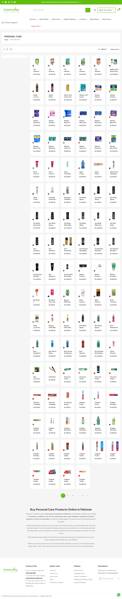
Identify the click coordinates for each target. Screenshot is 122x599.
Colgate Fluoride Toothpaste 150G (114, 403)
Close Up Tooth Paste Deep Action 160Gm (67, 378)
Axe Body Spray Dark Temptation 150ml (37, 224)
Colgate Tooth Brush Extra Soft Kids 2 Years (98, 455)
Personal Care (15, 39)
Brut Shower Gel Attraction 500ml (83, 352)
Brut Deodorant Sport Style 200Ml (37, 352)
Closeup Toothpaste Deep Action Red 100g (53, 403)
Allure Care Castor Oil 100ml (68, 96)
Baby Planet (94, 19)
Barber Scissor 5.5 (82, 275)
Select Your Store (105, 10)
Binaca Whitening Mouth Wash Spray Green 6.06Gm (67, 301)
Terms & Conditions (80, 576)
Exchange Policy (79, 573)
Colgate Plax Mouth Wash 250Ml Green (83, 429)
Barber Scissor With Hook (98, 275)
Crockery (82, 19)
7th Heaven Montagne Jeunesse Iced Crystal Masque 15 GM (83, 70)
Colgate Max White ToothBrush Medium (68, 429)
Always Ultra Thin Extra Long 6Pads (98, 147)
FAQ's (51, 579)
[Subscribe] (118, 578)
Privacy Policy (78, 570)
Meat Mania (43, 19)
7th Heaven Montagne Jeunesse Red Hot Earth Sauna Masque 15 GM (98, 70)
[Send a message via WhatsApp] (118, 594)
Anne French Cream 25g (35, 173)
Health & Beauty (70, 19)
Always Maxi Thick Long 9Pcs (113, 122)
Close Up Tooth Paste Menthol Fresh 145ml (113, 378)
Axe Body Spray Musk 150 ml (52, 224)
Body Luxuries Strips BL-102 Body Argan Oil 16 (36, 327)
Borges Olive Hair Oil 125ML (67, 327)
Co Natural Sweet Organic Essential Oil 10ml (68, 403)
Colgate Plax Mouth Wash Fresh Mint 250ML (99, 429)
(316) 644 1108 (31, 573)
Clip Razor (52, 377)
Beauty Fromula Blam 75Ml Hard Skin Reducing (113, 275)
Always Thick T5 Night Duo (67, 147)
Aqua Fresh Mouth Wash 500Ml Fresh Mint (83, 173)
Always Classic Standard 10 (113, 96)
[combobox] (61, 10)
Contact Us (53, 573)
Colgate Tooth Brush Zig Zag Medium (113, 455)
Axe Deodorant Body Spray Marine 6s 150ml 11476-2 (37, 250)
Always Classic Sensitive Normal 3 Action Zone (98, 96)
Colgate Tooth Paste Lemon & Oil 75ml (82, 480)
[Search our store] (87, 10)
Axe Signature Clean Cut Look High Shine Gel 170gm (52, 275)
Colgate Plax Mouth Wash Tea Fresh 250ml (114, 429)
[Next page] (87, 495)
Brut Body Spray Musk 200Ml (82, 327)
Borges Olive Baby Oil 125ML (52, 327)
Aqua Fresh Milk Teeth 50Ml (67, 173)
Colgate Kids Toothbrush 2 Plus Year (53, 429)
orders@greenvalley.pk (34, 578)
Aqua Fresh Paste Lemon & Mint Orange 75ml (98, 173)
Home (6, 39)
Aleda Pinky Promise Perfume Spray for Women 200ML (52, 96)
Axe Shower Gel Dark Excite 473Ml (99, 250)
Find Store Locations (56, 582)
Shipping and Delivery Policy (83, 579)
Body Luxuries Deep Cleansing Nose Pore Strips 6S (113, 301)
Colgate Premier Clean (36, 455)
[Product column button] (4, 49)
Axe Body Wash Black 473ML (68, 224)
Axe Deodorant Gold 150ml (52, 250)
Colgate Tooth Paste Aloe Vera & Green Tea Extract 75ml (37, 480)
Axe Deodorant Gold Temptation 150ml (68, 250)
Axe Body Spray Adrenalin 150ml (98, 198)
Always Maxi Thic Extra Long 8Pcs (67, 122)
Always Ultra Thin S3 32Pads (113, 147)
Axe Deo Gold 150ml (113, 224)
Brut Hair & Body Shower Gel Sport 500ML (52, 352)
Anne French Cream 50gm (51, 173)
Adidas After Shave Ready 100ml (114, 70)
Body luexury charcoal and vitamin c (98, 301)
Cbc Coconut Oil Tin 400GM (36, 378)
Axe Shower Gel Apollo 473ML (83, 250)
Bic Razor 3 (36, 301)
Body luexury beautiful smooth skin (82, 301)
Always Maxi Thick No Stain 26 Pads (37, 147)
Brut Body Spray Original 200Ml (98, 327)
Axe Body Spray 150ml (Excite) (82, 198)
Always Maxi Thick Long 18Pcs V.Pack (98, 122)
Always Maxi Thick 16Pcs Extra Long (83, 122)
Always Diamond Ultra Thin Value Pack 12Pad (37, 122)
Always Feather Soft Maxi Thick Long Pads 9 (52, 122)
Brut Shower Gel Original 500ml (99, 352)
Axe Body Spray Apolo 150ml (113, 198)
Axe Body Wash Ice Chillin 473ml (98, 224)
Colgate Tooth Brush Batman (82, 455)
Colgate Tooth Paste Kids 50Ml (67, 480)
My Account (54, 576)
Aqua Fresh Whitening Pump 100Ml (37, 198)
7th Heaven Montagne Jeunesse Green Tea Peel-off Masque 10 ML (67, 70)
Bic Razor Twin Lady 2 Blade (52, 301)
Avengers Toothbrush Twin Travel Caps (68, 198)
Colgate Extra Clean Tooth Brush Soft (97, 403)
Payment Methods (80, 582)
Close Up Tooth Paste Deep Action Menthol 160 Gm (82, 378)
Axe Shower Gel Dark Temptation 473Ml (114, 250)
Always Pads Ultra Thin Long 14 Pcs (52, 147)
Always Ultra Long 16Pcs (83, 147)
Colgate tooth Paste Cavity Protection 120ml (52, 480)
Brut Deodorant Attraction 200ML (114, 327)
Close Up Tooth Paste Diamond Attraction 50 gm (98, 378)
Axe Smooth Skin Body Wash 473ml (68, 275)
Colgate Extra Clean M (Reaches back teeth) (82, 403)
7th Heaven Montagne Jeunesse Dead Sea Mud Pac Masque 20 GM (52, 70)
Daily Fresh (56, 19)
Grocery (32, 19)
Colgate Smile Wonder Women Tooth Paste (67, 455)
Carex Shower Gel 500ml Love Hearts (113, 352)
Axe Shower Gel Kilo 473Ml (37, 275)
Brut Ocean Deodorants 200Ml (68, 352)
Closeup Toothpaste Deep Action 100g (37, 403)
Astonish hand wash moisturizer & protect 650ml (53, 198)
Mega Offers (36, 26)
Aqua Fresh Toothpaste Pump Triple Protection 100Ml (114, 173)
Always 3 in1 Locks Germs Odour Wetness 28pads (83, 96)
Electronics (106, 19)
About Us (53, 570)
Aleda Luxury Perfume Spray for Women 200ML (36, 96)
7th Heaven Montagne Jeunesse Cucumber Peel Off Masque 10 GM (37, 70)
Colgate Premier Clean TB (52, 455)
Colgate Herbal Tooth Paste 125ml (36, 429)
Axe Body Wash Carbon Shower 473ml (82, 224)
